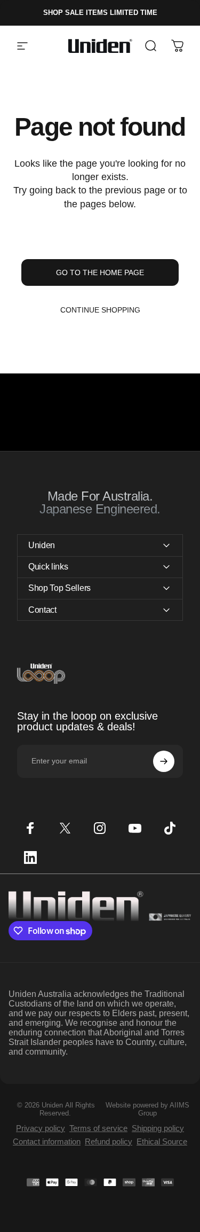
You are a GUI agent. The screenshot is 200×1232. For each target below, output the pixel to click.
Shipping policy (158, 1128)
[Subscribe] (163, 761)
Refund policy (108, 1141)
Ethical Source (162, 1141)
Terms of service (98, 1128)
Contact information (47, 1141)
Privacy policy (40, 1128)
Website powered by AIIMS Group (147, 1109)
